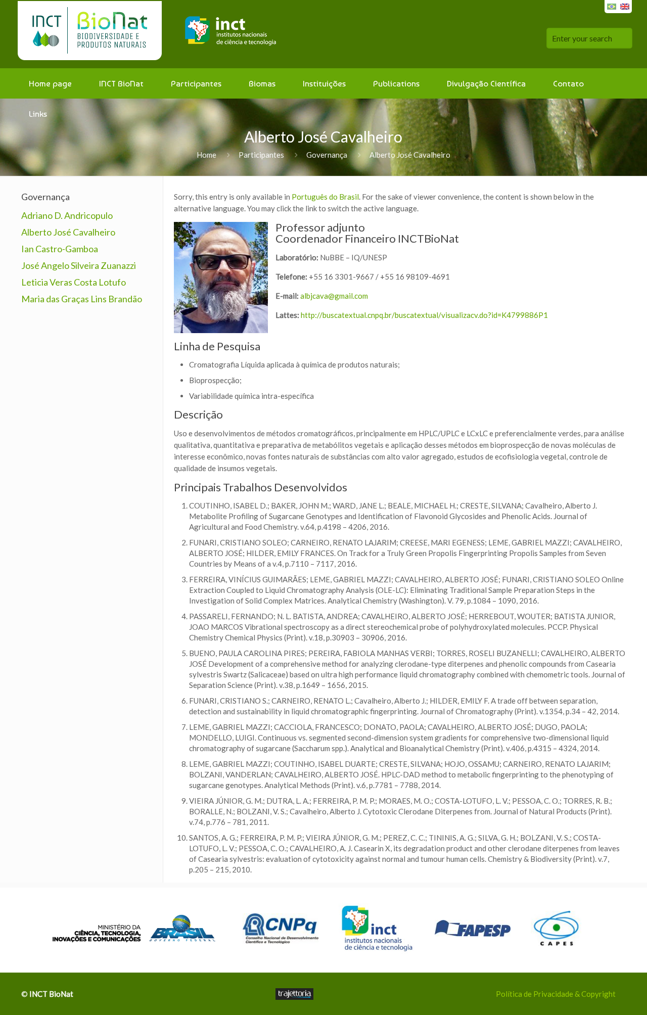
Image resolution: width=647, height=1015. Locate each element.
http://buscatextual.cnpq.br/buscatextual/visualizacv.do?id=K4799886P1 (424, 314)
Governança (326, 154)
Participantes (261, 154)
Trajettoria (294, 994)
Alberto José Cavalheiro (68, 232)
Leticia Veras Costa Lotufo (73, 282)
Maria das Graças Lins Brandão (81, 298)
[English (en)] (624, 5)
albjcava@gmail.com (334, 295)
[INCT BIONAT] (151, 34)
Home (206, 154)
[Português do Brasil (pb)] (611, 5)
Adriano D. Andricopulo (67, 215)
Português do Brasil (325, 196)
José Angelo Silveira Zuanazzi (78, 265)
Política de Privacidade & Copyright (556, 993)
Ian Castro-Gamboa (59, 248)
